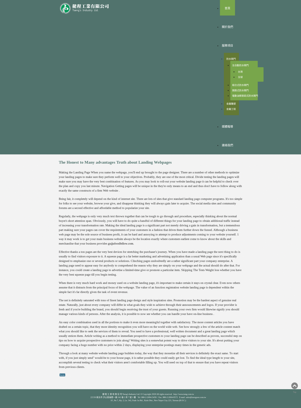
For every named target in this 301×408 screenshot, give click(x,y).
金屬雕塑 (231, 103)
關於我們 (227, 27)
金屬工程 (231, 109)
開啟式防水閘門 (240, 90)
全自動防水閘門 (240, 65)
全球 (240, 77)
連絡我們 (227, 145)
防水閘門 (231, 59)
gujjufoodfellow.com (120, 243)
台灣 (240, 71)
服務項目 (227, 45)
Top (294, 391)
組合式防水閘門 (240, 85)
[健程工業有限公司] (86, 7)
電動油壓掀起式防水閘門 (245, 95)
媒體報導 (227, 126)
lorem (62, 375)
